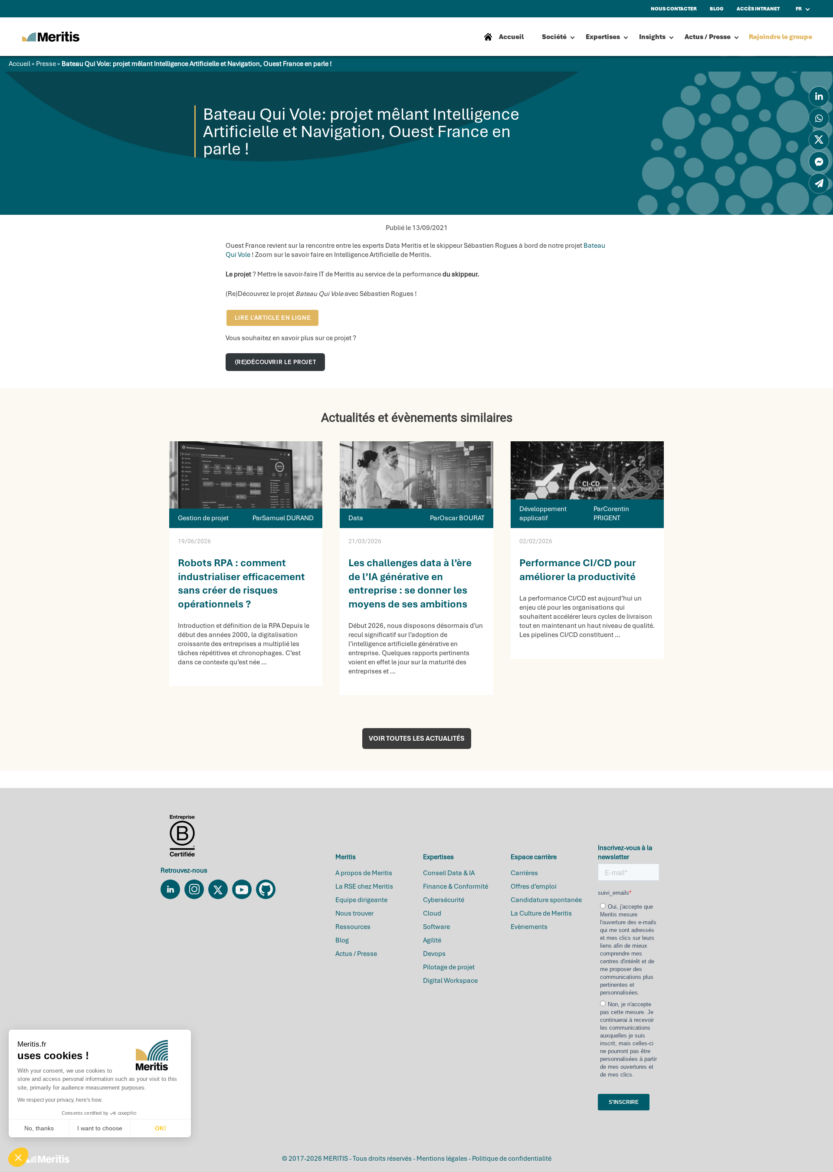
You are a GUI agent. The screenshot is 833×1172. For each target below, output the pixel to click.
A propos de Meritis (363, 873)
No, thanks (39, 1128)
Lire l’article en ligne (273, 317)
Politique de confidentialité (511, 1158)
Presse (46, 63)
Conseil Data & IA (449, 873)
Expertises (603, 37)
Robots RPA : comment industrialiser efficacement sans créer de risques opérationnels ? (241, 583)
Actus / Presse (708, 37)
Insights (652, 37)
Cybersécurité (443, 900)
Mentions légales (441, 1158)
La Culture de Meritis (541, 913)
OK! (160, 1128)
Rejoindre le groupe (780, 37)
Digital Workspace (450, 980)
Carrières (524, 873)
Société (554, 37)
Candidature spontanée (546, 900)
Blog (342, 940)
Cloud (432, 913)
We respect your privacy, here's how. (59, 1100)
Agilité (432, 940)
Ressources (353, 926)
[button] (18, 1157)
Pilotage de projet (449, 967)
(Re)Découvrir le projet (275, 361)
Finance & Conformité (455, 886)
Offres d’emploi (534, 886)
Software (436, 926)
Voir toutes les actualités (417, 738)
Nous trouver (354, 913)
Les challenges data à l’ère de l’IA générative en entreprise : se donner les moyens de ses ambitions (410, 583)
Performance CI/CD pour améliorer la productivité (577, 569)
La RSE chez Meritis (364, 886)
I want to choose (99, 1128)
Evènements (529, 926)
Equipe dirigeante (361, 900)
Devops (434, 953)
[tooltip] (819, 96)
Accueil (19, 63)
